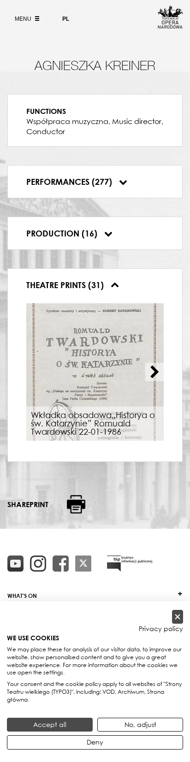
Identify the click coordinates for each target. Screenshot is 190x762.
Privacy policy (161, 628)
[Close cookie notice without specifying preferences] (177, 617)
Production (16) (63, 233)
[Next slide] (154, 372)
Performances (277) (70, 182)
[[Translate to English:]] (129, 563)
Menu (24, 19)
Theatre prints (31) (66, 285)
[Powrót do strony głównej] (170, 26)
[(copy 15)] (15, 563)
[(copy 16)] (38, 563)
